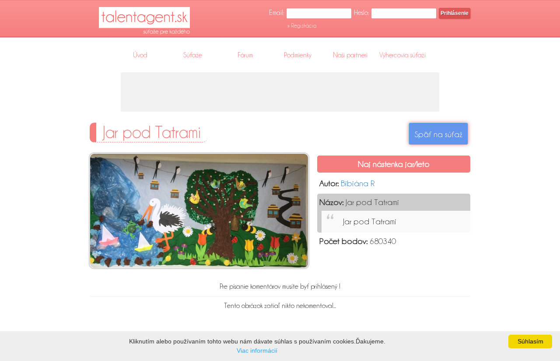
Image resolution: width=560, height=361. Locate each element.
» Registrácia (301, 25)
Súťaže (192, 55)
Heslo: (361, 12)
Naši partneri (350, 55)
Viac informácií (257, 350)
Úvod (140, 55)
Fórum (245, 55)
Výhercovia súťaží (402, 55)
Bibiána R (358, 183)
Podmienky (298, 55)
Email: (276, 12)
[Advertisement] (280, 92)
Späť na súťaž (438, 134)
